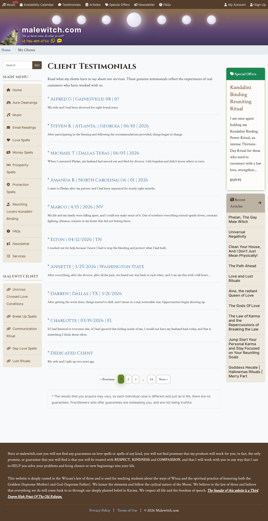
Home (6, 49)
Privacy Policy (99, 510)
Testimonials (71, 5)
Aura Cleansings (24, 102)
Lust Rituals (21, 361)
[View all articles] (259, 203)
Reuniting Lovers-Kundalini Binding (19, 211)
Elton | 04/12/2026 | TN (76, 240)
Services (19, 256)
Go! (37, 65)
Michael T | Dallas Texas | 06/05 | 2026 (95, 153)
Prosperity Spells (17, 168)
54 (151, 379)
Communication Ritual (22, 332)
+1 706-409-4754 (35, 41)
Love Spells (21, 140)
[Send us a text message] (59, 40)
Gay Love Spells (24, 348)
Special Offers (119, 5)
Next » (163, 379)
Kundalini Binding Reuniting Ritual (241, 98)
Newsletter (146, 5)
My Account (236, 5)
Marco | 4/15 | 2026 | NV (77, 207)
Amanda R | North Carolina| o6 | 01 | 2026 (99, 180)
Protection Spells (18, 188)
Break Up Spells (24, 316)
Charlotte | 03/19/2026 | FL (81, 321)
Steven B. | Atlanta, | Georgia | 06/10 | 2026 (100, 126)
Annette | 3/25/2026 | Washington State (97, 267)
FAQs (166, 5)
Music (11, 4)
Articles (95, 5)
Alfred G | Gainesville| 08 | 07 (85, 99)
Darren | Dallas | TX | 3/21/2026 (86, 294)
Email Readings (24, 127)
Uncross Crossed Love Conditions (17, 297)
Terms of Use (127, 510)
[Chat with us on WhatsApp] (53, 40)
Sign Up (259, 5)
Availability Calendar (38, 5)
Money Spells (22, 152)
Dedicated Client (72, 353)
